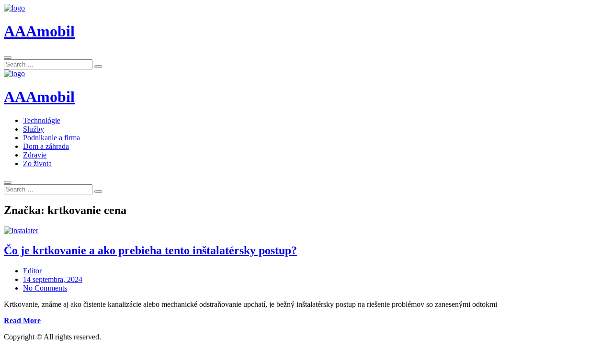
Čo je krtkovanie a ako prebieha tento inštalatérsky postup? (150, 250)
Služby (33, 129)
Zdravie (34, 155)
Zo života (37, 163)
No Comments (45, 288)
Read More (22, 320)
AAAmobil (39, 31)
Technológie (41, 120)
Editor (32, 271)
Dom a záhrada (46, 146)
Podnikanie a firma (51, 138)
